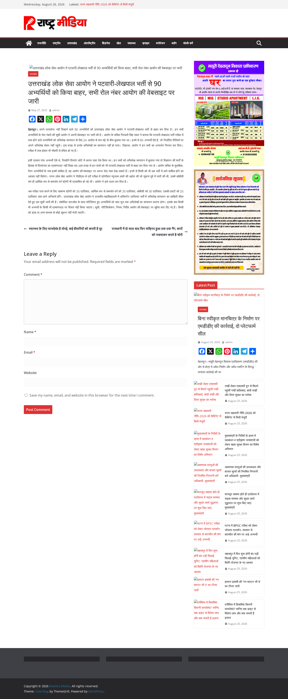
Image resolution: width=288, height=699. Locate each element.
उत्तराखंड (72, 43)
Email (29, 352)
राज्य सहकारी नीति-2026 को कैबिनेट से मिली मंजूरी (107, 4)
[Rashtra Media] (29, 43)
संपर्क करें (188, 43)
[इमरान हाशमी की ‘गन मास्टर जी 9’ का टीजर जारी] (207, 587)
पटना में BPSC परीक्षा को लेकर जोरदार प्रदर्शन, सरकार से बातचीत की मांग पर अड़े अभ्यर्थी (241, 529)
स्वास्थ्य (132, 43)
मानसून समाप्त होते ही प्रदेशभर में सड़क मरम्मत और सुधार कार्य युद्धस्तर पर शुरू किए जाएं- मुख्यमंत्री (242, 500)
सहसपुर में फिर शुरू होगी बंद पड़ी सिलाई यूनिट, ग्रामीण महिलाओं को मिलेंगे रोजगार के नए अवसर (242, 558)
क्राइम (145, 43)
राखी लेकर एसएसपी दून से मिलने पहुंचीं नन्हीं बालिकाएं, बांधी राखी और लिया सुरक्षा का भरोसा (241, 390)
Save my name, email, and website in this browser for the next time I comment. (92, 395)
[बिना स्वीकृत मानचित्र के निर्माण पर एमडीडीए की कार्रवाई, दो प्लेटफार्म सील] (229, 297)
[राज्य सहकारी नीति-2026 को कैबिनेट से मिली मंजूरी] (207, 418)
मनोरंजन (160, 43)
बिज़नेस (106, 43)
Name (30, 332)
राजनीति (41, 43)
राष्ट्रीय (57, 43)
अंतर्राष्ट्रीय (89, 43)
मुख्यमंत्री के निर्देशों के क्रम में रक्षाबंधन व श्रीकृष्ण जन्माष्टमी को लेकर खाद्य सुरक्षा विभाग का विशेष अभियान (242, 442)
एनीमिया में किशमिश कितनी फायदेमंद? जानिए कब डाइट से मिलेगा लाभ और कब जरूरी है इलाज (240, 611)
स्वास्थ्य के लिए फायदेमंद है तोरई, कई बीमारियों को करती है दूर (65, 228)
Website (30, 372)
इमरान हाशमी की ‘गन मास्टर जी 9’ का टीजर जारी (243, 584)
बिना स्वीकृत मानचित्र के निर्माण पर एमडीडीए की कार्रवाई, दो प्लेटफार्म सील (229, 326)
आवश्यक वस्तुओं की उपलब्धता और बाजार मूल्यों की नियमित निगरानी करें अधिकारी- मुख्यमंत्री (243, 471)
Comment (33, 274)
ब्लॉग (174, 43)
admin (56, 110)
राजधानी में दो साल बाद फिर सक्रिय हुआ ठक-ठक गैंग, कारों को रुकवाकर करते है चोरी (147, 231)
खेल (119, 43)
